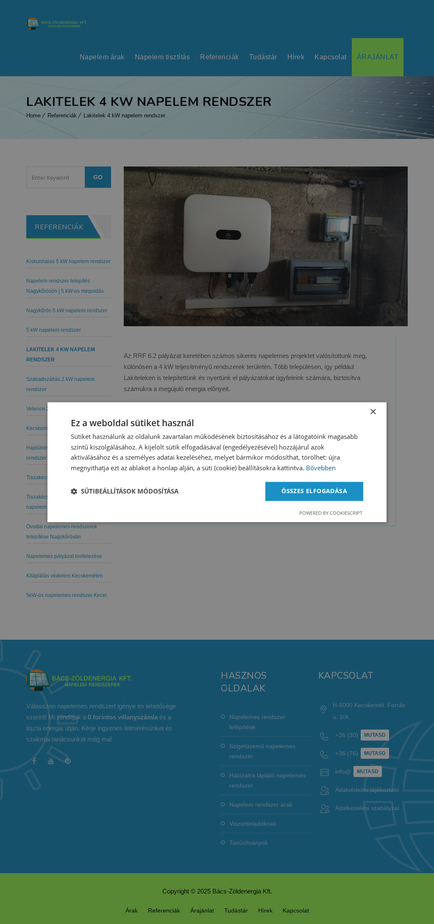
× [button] (373, 412)
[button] (124, 491)
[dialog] (217, 462)
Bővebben (321, 468)
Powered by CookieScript (330, 513)
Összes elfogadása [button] (314, 491)
